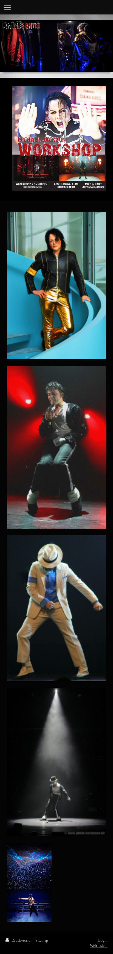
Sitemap (41, 940)
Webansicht (99, 946)
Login (103, 940)
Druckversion (21, 940)
